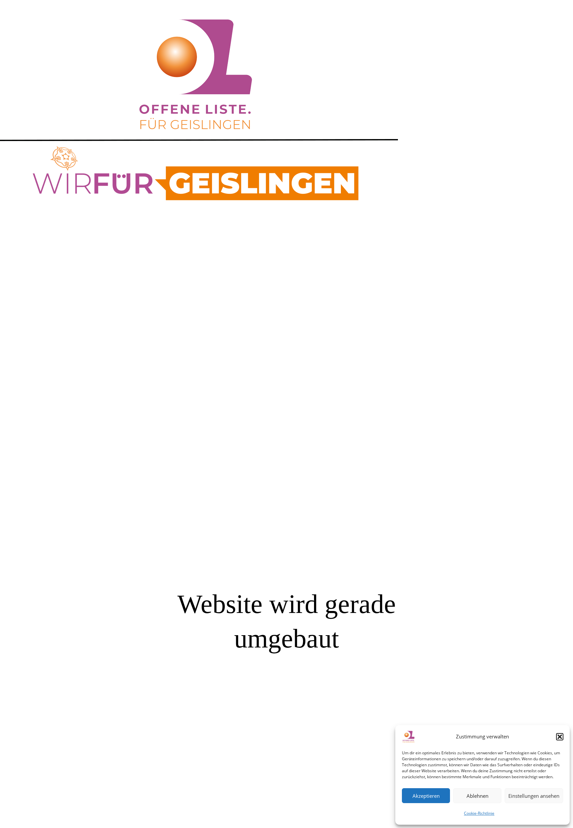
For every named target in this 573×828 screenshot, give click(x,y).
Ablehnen (477, 795)
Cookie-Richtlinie (479, 813)
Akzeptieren (426, 795)
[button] (559, 736)
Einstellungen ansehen (533, 795)
